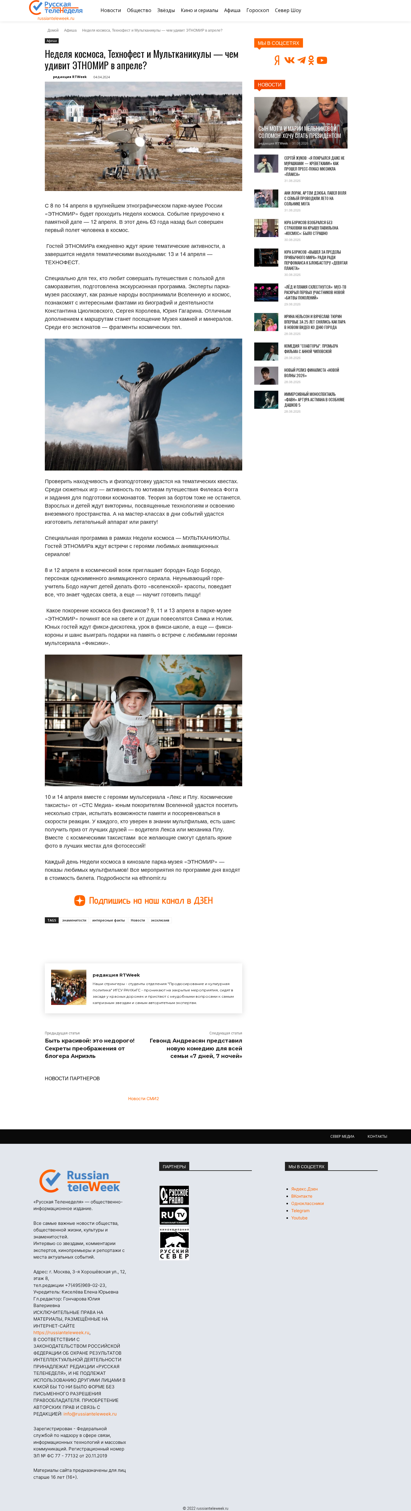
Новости (138, 920)
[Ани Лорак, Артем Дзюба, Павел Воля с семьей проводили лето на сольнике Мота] (266, 198)
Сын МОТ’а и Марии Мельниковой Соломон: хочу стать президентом (299, 131)
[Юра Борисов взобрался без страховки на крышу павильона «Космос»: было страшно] (266, 228)
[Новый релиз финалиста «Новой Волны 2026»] (266, 376)
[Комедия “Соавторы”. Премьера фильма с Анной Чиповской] (266, 352)
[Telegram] (128, 937)
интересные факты (108, 920)
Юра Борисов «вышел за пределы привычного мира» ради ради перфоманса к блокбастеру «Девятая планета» (316, 260)
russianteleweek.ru (56, 18)
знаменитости (74, 920)
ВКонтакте (301, 1196)
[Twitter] (114, 937)
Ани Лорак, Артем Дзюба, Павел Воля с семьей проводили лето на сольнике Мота (315, 198)
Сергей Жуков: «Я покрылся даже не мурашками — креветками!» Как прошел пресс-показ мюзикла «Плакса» (314, 166)
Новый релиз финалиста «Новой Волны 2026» (311, 372)
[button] (375, 10)
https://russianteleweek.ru (61, 1332)
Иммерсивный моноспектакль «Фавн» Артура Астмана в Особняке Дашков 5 (314, 399)
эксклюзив (160, 920)
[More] (156, 937)
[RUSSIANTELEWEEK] (56, 7)
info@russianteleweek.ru (90, 1414)
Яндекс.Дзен (304, 1188)
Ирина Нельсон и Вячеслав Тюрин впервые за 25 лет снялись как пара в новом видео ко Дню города (314, 321)
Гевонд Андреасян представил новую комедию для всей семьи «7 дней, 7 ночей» (196, 1048)
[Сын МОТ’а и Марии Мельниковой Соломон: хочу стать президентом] (301, 123)
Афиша (70, 30)
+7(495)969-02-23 (85, 1285)
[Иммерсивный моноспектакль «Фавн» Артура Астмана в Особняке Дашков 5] (266, 400)
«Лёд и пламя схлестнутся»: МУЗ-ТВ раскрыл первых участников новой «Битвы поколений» (315, 292)
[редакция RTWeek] (68, 988)
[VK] (100, 937)
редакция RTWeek (70, 76)
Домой (53, 30)
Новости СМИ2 (143, 1098)
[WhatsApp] (142, 937)
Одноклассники (307, 1203)
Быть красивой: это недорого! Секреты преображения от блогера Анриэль (89, 1048)
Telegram (300, 1210)
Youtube (299, 1217)
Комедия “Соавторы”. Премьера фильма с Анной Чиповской (311, 348)
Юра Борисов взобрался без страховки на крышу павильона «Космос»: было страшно (311, 227)
